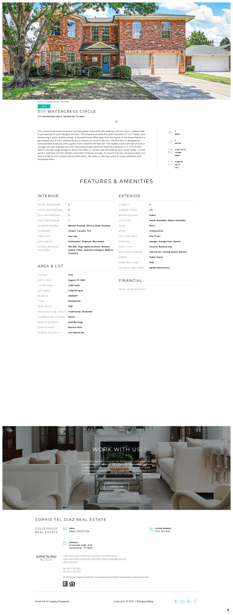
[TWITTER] (195, 601)
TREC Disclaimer (70, 562)
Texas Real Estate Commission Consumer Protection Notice (90, 556)
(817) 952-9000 (162, 531)
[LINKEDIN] (188, 601)
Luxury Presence (59, 601)
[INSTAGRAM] (182, 601)
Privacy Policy (145, 601)
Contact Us (116, 486)
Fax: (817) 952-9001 (72, 568)
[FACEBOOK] (175, 601)
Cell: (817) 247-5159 (72, 571)
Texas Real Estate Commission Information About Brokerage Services (94, 559)
